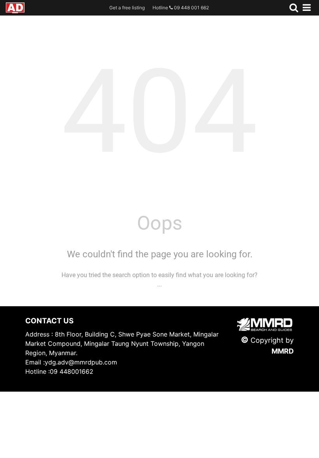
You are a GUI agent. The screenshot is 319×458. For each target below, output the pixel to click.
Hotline (180, 7)
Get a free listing (127, 7)
